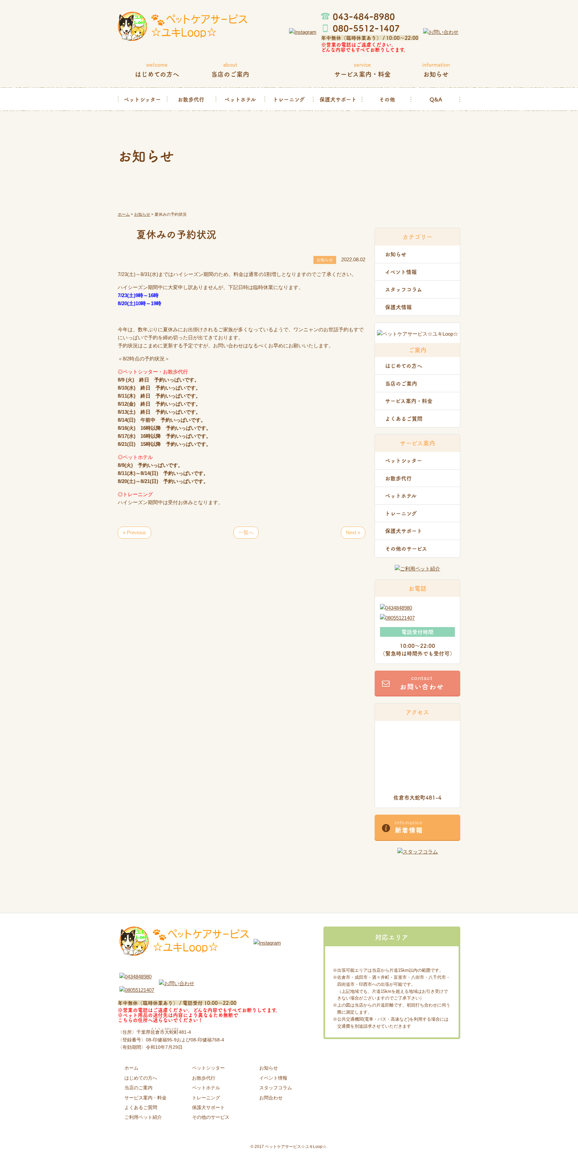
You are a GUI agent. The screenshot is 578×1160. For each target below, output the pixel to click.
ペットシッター (142, 99)
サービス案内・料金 (408, 400)
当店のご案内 (401, 383)
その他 (387, 99)
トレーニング (289, 99)
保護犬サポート (338, 99)
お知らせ (395, 254)
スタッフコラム (403, 289)
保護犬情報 (398, 307)
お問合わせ (271, 1097)
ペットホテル (240, 99)
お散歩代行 (191, 99)
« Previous (134, 532)
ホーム (131, 1068)
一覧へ (246, 532)
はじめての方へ (403, 365)
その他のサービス (406, 548)
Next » (353, 532)
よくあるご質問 (403, 418)
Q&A (435, 99)
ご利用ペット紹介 (143, 1117)
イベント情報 (401, 271)
